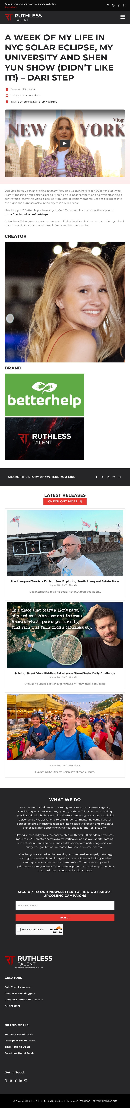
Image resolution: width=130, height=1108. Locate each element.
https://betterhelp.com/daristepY (26, 214)
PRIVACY (97, 1101)
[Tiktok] (16, 1080)
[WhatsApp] (113, 477)
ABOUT (113, 1101)
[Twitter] (6, 1080)
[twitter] (108, 5)
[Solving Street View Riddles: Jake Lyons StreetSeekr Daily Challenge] (65, 635)
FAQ (105, 1101)
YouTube (51, 101)
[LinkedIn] (108, 477)
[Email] (119, 477)
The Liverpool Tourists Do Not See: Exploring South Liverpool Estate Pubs (65, 581)
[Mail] (25, 1080)
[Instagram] (11, 1080)
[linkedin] (124, 5)
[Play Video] (65, 143)
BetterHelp (25, 101)
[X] (102, 477)
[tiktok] (119, 5)
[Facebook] (97, 477)
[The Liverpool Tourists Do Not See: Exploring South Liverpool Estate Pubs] (65, 543)
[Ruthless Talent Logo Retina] (23, 14)
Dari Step (39, 101)
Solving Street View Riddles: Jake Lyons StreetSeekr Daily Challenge (65, 673)
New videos (33, 95)
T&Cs (88, 1101)
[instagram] (113, 5)
